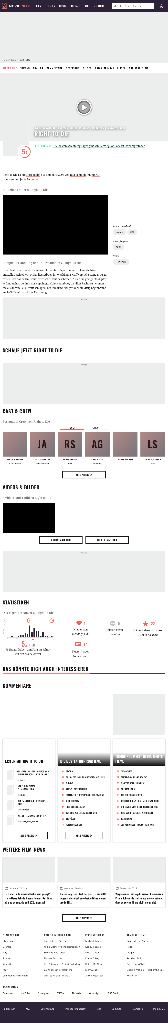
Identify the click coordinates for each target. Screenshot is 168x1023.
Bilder (87, 68)
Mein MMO (159, 1008)
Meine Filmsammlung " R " (32, 816)
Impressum (9, 1008)
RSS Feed (113, 993)
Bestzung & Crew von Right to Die (26, 421)
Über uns (8, 941)
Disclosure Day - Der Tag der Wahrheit (140, 801)
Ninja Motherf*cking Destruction (62, 946)
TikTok (60, 993)
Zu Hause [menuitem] (100, 6)
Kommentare (54, 68)
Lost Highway (72, 801)
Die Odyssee (126, 771)
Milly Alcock (91, 969)
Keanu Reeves (93, 946)
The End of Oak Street (131, 795)
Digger (130, 952)
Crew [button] (96, 427)
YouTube (25, 993)
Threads (76, 993)
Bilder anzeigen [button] (107, 540)
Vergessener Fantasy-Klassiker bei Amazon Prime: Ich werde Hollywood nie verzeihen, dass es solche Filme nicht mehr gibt (139, 898)
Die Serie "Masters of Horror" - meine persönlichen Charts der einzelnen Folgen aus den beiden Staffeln (33, 776)
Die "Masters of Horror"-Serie (32, 802)
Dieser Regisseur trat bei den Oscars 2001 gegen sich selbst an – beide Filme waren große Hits (83, 898)
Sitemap (7, 946)
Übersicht (10, 68)
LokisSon (25, 809)
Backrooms (126, 818)
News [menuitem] (62, 6)
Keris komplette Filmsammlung (27, 787)
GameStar (117, 1008)
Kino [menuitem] (87, 6)
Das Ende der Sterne (55, 941)
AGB (28, 1008)
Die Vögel (70, 818)
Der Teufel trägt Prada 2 (57, 975)
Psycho (69, 771)
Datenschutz (47, 1008)
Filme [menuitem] (39, 6)
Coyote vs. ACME (136, 964)
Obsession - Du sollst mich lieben (137, 812)
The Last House (128, 789)
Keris (23, 794)
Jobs (99, 1008)
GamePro (138, 1008)
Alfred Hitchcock (94, 975)
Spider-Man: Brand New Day (134, 777)
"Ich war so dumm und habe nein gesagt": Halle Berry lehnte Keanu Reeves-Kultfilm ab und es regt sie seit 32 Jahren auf (28, 898)
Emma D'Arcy (92, 958)
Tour (5, 969)
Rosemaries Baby (74, 824)
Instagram (43, 993)
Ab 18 (118, 246)
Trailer (38, 68)
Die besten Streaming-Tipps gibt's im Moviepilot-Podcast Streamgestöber (99, 146)
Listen (121, 68)
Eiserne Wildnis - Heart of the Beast (146, 969)
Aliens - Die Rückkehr (76, 789)
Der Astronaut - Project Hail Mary (138, 824)
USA (132, 232)
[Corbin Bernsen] (125, 444)
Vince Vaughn (92, 952)
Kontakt (7, 964)
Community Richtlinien (15, 975)
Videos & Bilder (21, 487)
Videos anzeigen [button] (61, 540)
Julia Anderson (29, 179)
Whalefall (132, 975)
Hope (129, 946)
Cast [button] (72, 427)
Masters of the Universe (133, 783)
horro (22, 780)
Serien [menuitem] (51, 6)
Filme (13, 59)
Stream (25, 68)
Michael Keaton (93, 941)
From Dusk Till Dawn (75, 806)
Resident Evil (134, 958)
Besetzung (73, 68)
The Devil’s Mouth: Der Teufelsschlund (139, 806)
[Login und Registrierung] (161, 6)
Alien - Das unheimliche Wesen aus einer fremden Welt (86, 777)
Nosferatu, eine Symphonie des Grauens (85, 795)
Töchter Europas (53, 958)
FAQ (5, 952)
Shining (69, 783)
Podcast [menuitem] (75, 6)
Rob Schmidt (78, 175)
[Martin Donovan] (15, 444)
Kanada (119, 232)
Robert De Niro (93, 964)
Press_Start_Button (29, 821)
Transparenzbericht (75, 1008)
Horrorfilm (121, 261)
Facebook (8, 993)
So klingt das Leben (54, 952)
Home (6, 59)
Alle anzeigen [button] (84, 474)
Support (7, 958)
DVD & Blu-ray (104, 68)
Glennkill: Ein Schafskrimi (58, 969)
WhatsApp (94, 993)
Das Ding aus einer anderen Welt (81, 812)
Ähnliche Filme (138, 68)
